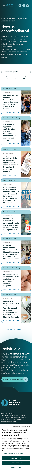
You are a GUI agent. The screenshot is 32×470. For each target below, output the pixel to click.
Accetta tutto (16, 458)
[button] (16, 71)
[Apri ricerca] (20, 5)
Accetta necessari (16, 463)
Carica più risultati (14, 329)
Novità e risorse (13, 19)
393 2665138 (22, 417)
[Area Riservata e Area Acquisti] (27, 5)
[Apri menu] (4, 6)
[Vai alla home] (9, 5)
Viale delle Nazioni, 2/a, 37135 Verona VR (14, 415)
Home (3, 19)
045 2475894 (8, 417)
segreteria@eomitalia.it (8, 421)
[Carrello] (23, 5)
